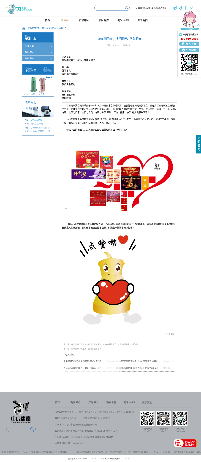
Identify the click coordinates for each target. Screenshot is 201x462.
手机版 (154, 452)
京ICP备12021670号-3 (65, 418)
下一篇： (82, 349)
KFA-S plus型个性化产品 (34, 94)
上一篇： (101, 344)
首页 (47, 20)
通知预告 (62, 28)
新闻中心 (52, 28)
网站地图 (166, 452)
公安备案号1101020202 (94, 418)
